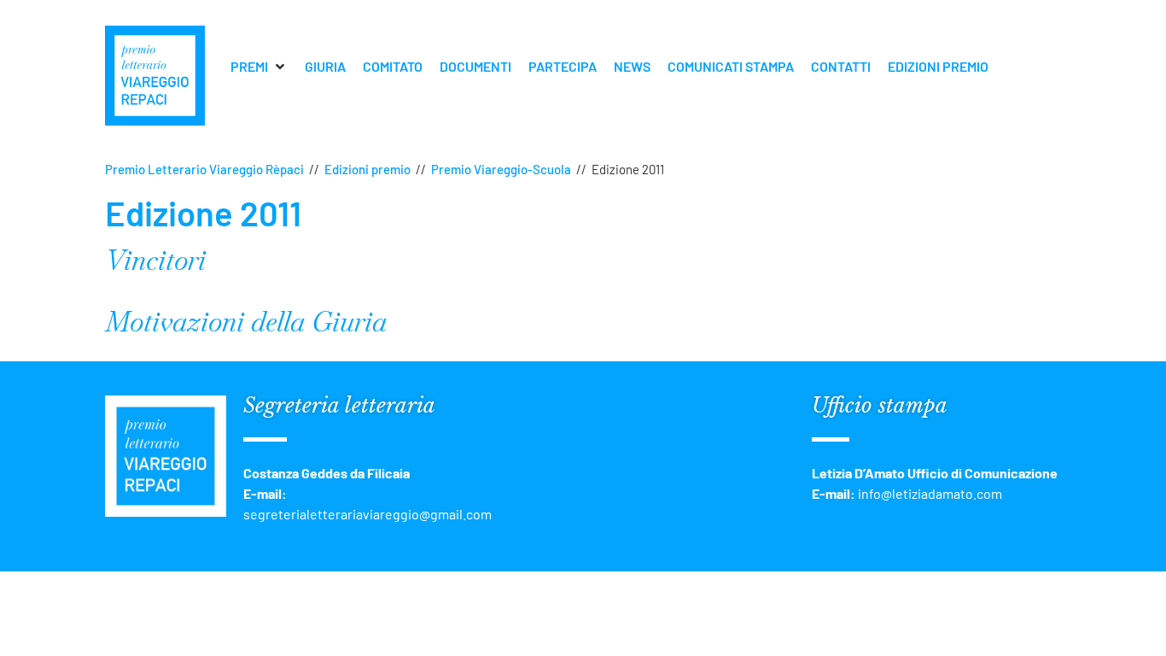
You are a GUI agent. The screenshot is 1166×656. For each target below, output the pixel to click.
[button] (259, 66)
